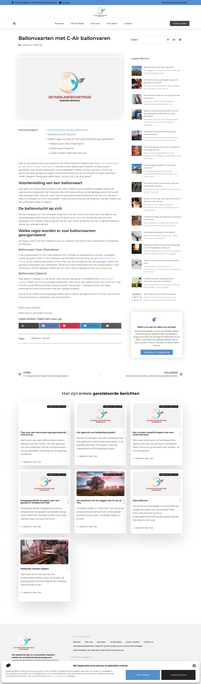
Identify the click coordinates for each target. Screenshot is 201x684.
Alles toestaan (143, 675)
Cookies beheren (178, 675)
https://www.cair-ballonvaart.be (35, 313)
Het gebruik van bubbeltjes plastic (96, 432)
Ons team (112, 23)
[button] (194, 665)
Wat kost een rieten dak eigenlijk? (159, 67)
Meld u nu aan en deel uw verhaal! (156, 327)
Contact (128, 23)
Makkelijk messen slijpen (35, 568)
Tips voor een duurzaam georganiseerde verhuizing (43, 433)
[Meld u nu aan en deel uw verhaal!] (157, 318)
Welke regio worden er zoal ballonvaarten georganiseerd (81, 139)
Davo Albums (140, 500)
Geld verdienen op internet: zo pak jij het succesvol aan (98, 650)
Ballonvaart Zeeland (62, 148)
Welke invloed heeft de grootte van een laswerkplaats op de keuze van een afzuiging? (161, 113)
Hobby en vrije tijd (32, 45)
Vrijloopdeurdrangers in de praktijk (159, 232)
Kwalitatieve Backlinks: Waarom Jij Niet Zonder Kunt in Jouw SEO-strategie (107, 646)
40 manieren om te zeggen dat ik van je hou (99, 501)
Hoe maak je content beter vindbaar (160, 294)
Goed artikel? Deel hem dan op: (68, 153)
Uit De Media (77, 23)
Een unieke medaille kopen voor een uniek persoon (153, 433)
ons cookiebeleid (59, 676)
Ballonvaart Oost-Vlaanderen (67, 143)
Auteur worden (132, 642)
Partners (59, 23)
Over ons (95, 23)
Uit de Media (116, 642)
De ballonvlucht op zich (62, 134)
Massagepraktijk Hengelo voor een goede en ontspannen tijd (40, 501)
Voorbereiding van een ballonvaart (68, 129)
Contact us (148, 642)
